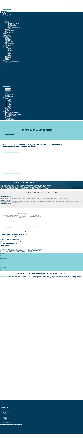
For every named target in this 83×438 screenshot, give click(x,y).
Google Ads (7, 42)
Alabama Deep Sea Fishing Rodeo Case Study (14, 27)
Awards (6, 31)
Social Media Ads (7, 40)
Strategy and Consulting (9, 45)
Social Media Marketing (6, 35)
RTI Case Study (10, 28)
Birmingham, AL (10, 50)
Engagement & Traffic (6, 200)
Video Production (7, 38)
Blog (6, 66)
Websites (4, 33)
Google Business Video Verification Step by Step (12, 61)
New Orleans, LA (10, 53)
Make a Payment (36, 434)
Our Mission (7, 21)
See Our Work (7, 29)
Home (6, 125)
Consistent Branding (5, 196)
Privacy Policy (42, 434)
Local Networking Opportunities (10, 68)
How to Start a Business (8, 62)
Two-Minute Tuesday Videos (9, 67)
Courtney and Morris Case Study (12, 25)
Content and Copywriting (9, 41)
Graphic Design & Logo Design (9, 43)
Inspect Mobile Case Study (11, 24)
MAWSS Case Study (10, 26)
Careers (6, 58)
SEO (3, 34)
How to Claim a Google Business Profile (11, 64)
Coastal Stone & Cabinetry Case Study (13, 23)
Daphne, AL (9, 48)
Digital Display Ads (8, 39)
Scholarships (7, 59)
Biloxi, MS (9, 51)
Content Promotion (5, 203)
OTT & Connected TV (8, 37)
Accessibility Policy (58, 434)
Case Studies (7, 22)
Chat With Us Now (8, 56)
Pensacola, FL (10, 55)
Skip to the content (3, 0)
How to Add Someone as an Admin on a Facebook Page (13, 63)
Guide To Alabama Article (9, 32)
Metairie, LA (9, 54)
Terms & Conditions (50, 434)
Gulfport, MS (9, 52)
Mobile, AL (9, 49)
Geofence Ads (7, 44)
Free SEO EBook (7, 65)
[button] (41, 196)
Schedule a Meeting (8, 57)
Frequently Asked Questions (9, 30)
